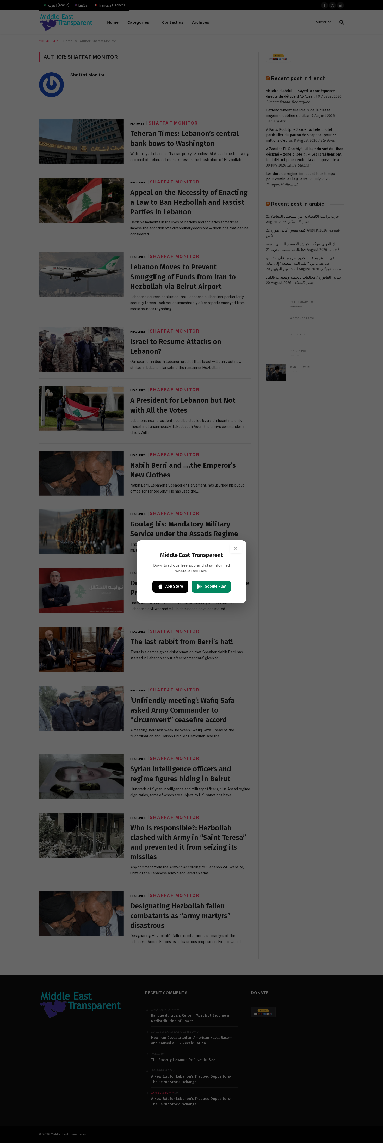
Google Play (215, 586)
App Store (174, 586)
